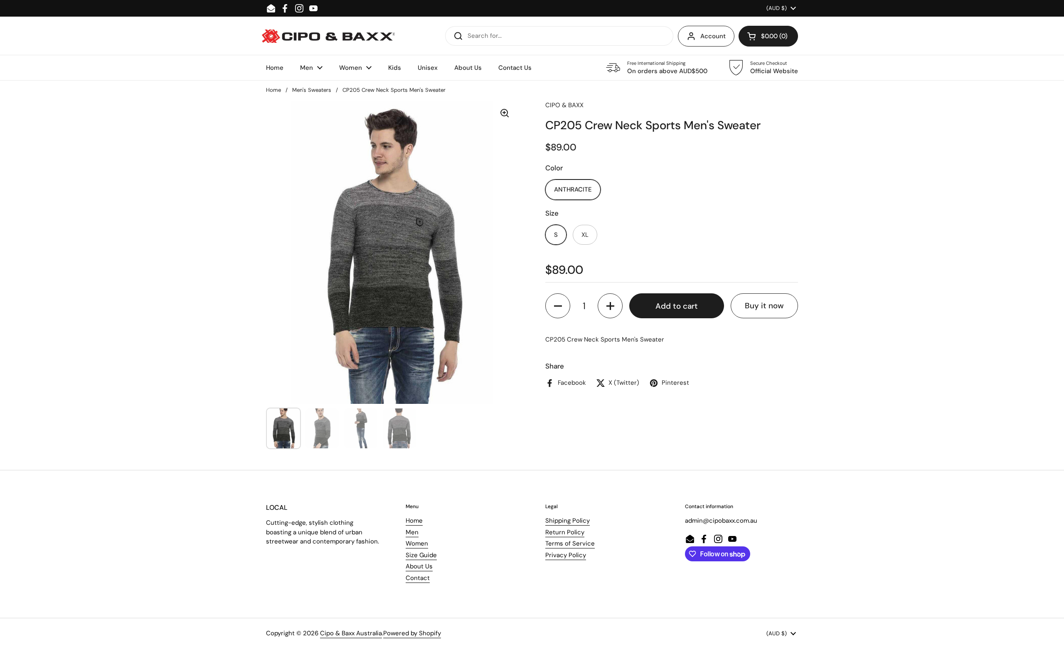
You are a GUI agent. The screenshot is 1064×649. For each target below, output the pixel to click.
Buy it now (764, 305)
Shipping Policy (567, 520)
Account (713, 36)
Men (412, 532)
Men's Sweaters (311, 89)
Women (417, 543)
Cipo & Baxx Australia (351, 633)
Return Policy (564, 532)
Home (273, 89)
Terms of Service (570, 543)
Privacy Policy (565, 555)
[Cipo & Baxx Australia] (328, 36)
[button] (768, 36)
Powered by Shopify (412, 633)
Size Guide (421, 555)
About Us (419, 566)
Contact (418, 578)
